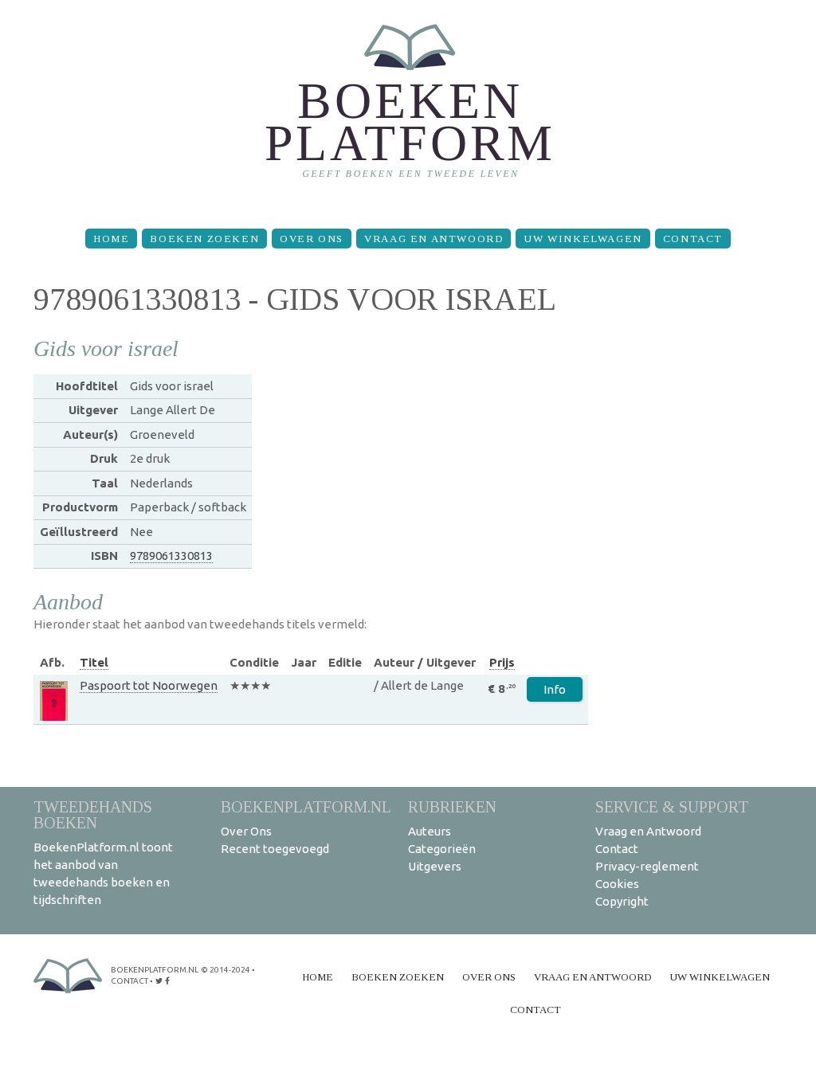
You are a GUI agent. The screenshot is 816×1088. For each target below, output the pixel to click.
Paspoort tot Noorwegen (149, 685)
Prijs (502, 662)
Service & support (671, 806)
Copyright (622, 901)
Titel (94, 662)
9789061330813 (171, 555)
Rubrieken (452, 806)
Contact (693, 239)
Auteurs (429, 831)
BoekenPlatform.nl (306, 806)
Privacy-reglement (647, 866)
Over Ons (311, 239)
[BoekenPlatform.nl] (408, 108)
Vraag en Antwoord (433, 239)
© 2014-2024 (225, 969)
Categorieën (442, 848)
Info (554, 689)
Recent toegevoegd (275, 848)
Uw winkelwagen (582, 239)
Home (111, 239)
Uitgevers (434, 866)
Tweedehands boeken (92, 814)
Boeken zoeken (204, 239)
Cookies (617, 883)
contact (129, 980)
